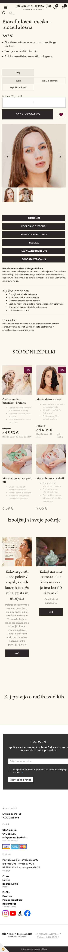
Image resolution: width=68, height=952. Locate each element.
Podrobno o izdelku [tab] (33, 226)
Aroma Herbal (9, 808)
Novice (6, 879)
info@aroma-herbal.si (14, 837)
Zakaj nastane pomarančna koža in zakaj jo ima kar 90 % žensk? (51, 582)
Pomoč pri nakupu (12, 899)
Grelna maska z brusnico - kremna (14, 401)
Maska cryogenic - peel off (16, 480)
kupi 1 (18, 80)
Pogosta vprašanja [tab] (34, 259)
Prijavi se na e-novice (20, 779)
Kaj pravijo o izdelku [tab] (34, 251)
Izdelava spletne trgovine (30, 949)
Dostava (7, 896)
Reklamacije (9, 903)
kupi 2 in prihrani (50, 80)
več (17, 653)
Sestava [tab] (34, 242)
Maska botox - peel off (50, 478)
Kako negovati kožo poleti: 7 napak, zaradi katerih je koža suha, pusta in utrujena (17, 585)
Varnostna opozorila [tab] (33, 234)
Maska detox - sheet (48, 399)
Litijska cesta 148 (12, 813)
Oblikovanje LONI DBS (47, 937)
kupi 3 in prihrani (18, 87)
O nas (5, 876)
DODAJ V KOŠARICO (27, 114)
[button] (59, 156)
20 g (18, 72)
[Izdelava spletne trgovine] (44, 949)
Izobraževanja (10, 883)
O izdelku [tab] (34, 218)
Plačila (6, 892)
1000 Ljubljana (10, 817)
